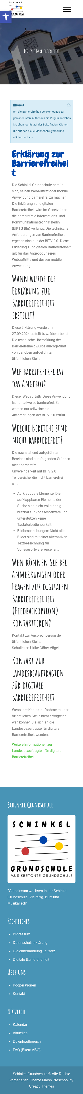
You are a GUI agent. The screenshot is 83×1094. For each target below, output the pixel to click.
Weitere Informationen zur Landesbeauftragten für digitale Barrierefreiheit (36, 750)
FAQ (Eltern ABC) (27, 1050)
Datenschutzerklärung (30, 943)
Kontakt (19, 994)
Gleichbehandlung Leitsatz (34, 951)
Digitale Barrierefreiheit (31, 959)
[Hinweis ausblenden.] (69, 105)
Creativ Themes (41, 1086)
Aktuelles (20, 1033)
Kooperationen (24, 985)
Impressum (21, 934)
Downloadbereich (27, 1041)
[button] (6, 17)
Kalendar (20, 1024)
